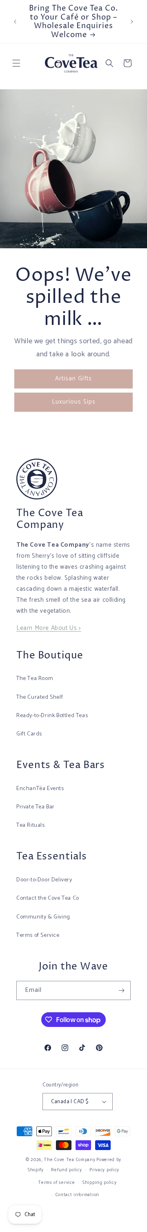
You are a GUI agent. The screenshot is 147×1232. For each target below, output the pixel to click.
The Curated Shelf (39, 697)
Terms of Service (38, 935)
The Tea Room (34, 678)
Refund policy (66, 1170)
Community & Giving (43, 917)
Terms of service (56, 1182)
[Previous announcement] (15, 22)
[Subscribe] (121, 990)
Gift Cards (29, 734)
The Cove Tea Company (69, 1160)
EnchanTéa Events (40, 788)
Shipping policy (99, 1182)
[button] (16, 63)
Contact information (77, 1195)
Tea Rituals (30, 825)
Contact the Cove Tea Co (47, 898)
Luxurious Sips (74, 402)
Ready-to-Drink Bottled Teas (52, 715)
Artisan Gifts (73, 378)
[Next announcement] (132, 22)
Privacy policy (104, 1170)
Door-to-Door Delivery (44, 880)
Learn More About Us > (48, 628)
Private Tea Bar (35, 807)
